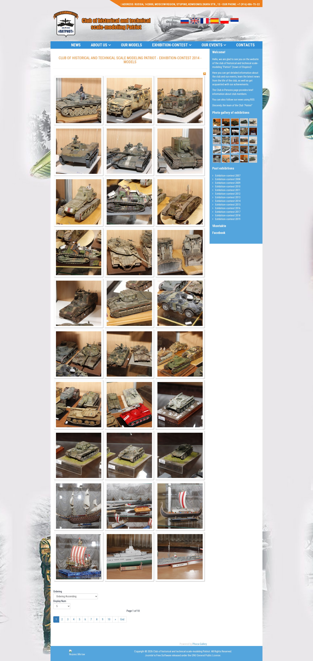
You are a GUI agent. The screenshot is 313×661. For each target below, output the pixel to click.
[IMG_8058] (217, 122)
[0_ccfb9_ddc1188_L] (253, 159)
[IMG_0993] (217, 140)
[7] (253, 131)
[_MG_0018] (180, 303)
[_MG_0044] (180, 556)
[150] (244, 140)
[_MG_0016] (78, 303)
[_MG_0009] (78, 201)
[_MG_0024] (180, 354)
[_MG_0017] (129, 303)
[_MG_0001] (78, 100)
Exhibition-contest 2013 (227, 197)
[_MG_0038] (129, 506)
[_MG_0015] (180, 252)
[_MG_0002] (129, 100)
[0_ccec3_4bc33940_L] (244, 122)
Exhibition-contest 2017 (227, 211)
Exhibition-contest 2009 (227, 182)
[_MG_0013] (78, 252)
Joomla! (149, 655)
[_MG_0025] (78, 404)
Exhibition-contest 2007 (227, 175)
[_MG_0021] (78, 354)
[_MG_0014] (129, 252)
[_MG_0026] (129, 404)
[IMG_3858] (235, 122)
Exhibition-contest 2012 (227, 193)
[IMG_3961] (244, 131)
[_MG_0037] (78, 506)
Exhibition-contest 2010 (227, 186)
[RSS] (204, 73)
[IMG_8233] (244, 159)
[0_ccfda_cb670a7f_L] (253, 122)
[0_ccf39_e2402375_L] (217, 150)
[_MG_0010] (129, 201)
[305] (226, 159)
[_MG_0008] (180, 151)
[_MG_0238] (235, 150)
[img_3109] (226, 150)
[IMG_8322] (226, 131)
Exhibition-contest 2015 (227, 204)
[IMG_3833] (253, 150)
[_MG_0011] (180, 201)
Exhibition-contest (170, 45)
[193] (244, 150)
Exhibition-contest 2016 (227, 208)
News (76, 45)
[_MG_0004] (180, 100)
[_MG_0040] (180, 506)
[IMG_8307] (235, 131)
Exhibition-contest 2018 (227, 215)
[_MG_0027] (180, 404)
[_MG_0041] (78, 556)
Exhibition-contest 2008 (227, 179)
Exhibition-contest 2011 (227, 190)
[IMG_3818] (226, 140)
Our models (131, 45)
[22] (235, 140)
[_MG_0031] (180, 455)
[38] (217, 159)
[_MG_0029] (129, 455)
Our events (212, 45)
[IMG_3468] (217, 131)
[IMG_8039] (226, 122)
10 (109, 619)
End (122, 619)
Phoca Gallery (200, 644)
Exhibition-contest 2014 (227, 201)
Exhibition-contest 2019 (227, 219)
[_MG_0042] (129, 556)
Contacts (245, 45)
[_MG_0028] (78, 455)
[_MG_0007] (129, 151)
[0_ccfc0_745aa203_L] (253, 140)
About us (99, 45)
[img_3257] (235, 159)
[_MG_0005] (78, 151)
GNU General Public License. (206, 655)
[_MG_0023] (129, 354)
